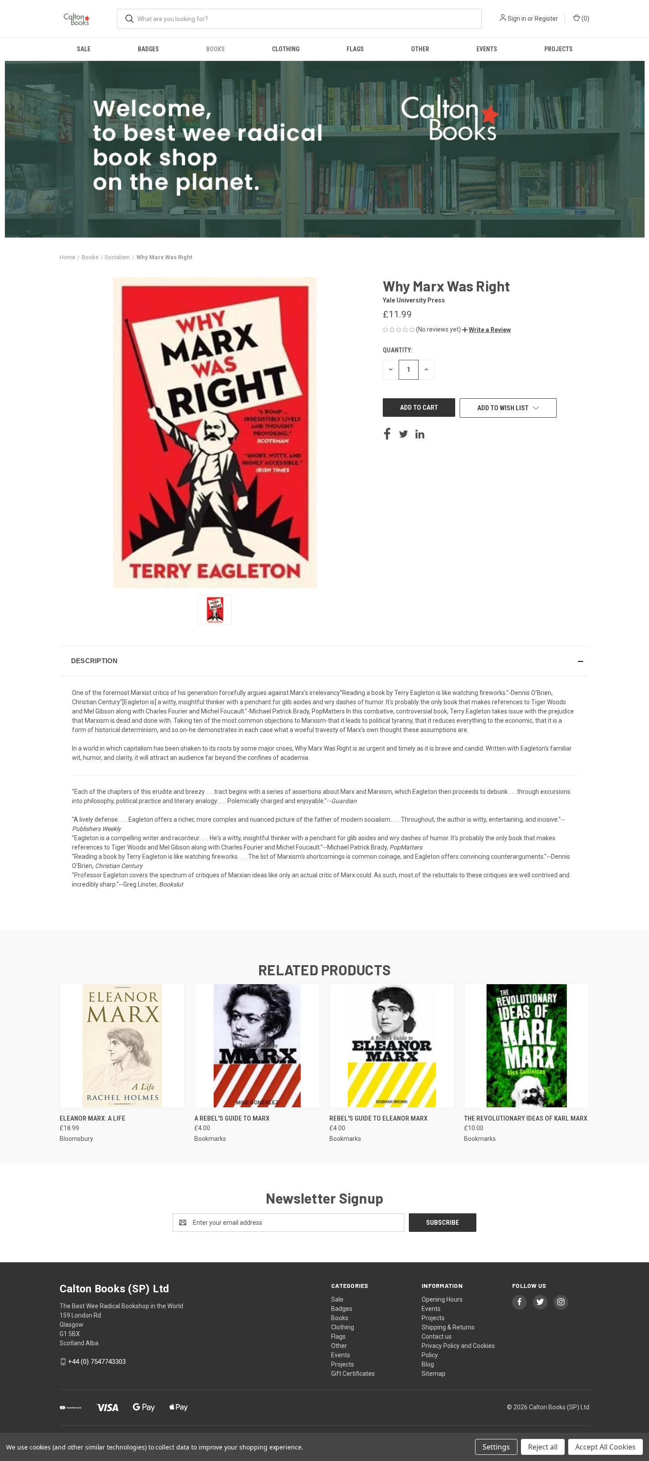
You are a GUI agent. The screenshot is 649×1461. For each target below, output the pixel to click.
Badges (148, 49)
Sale (84, 49)
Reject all (543, 1447)
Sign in (517, 18)
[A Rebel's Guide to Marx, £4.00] (257, 1046)
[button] (486, 329)
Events (486, 49)
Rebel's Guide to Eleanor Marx (378, 1118)
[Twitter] (403, 434)
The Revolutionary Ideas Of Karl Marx (525, 1118)
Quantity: (397, 350)
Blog (428, 1364)
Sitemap (433, 1373)
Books (215, 49)
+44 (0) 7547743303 (97, 1362)
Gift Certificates (353, 1373)
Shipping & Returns (448, 1327)
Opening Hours (442, 1299)
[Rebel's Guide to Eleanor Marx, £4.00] (392, 1046)
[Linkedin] (419, 434)
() (584, 18)
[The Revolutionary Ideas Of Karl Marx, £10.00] (527, 1046)
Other (420, 49)
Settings (496, 1447)
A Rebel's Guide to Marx (231, 1118)
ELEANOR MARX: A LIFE (92, 1118)
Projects (558, 49)
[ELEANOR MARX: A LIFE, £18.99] (122, 1046)
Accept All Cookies (605, 1447)
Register (546, 18)
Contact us (437, 1336)
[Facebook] (387, 434)
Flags (355, 49)
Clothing (285, 49)
